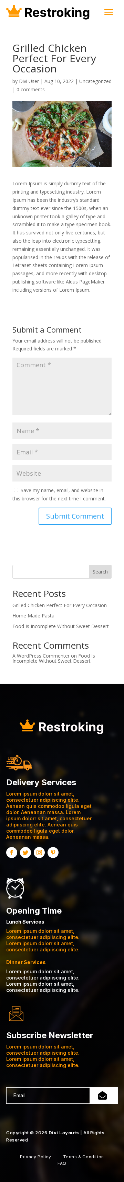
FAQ (62, 1163)
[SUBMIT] (104, 1095)
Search (100, 571)
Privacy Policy (35, 1156)
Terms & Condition (83, 1156)
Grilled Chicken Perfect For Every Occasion (59, 605)
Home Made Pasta (33, 615)
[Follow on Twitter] (25, 852)
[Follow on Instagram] (39, 852)
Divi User (29, 81)
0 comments (31, 89)
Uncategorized (95, 81)
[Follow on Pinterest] (53, 852)
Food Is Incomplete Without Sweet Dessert (60, 626)
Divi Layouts (64, 1132)
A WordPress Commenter (41, 655)
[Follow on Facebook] (11, 852)
